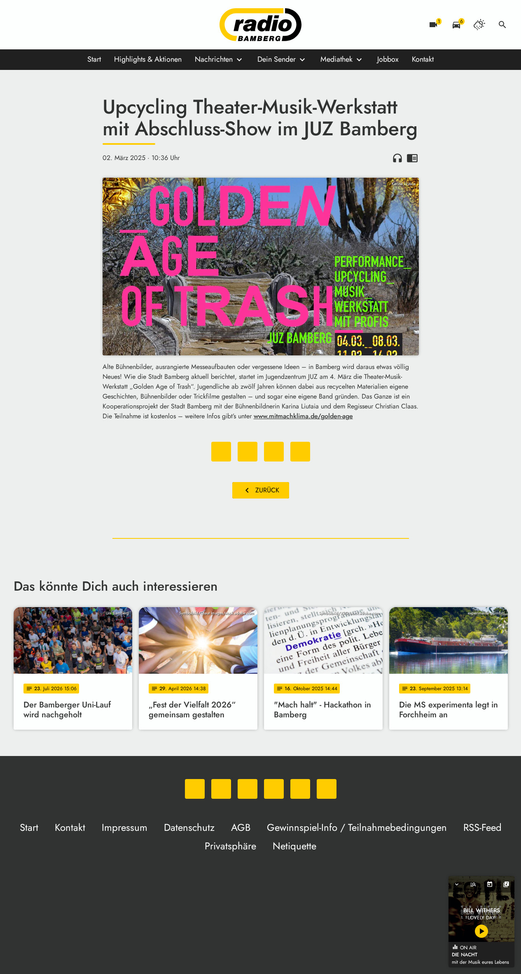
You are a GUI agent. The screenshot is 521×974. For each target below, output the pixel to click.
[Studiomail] (87, 24)
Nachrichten (214, 59)
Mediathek (336, 59)
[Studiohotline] (104, 24)
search (502, 25)
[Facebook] (38, 24)
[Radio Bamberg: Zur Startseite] (261, 24)
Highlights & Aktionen (148, 59)
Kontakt (423, 59)
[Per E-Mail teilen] (300, 451)
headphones (397, 158)
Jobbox (388, 59)
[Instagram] (55, 24)
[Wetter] (479, 25)
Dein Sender (276, 59)
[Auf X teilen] (247, 451)
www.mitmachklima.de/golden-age (303, 416)
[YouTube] (71, 24)
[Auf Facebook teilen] (221, 451)
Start (94, 59)
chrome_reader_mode (412, 158)
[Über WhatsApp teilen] (274, 451)
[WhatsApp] (22, 24)
